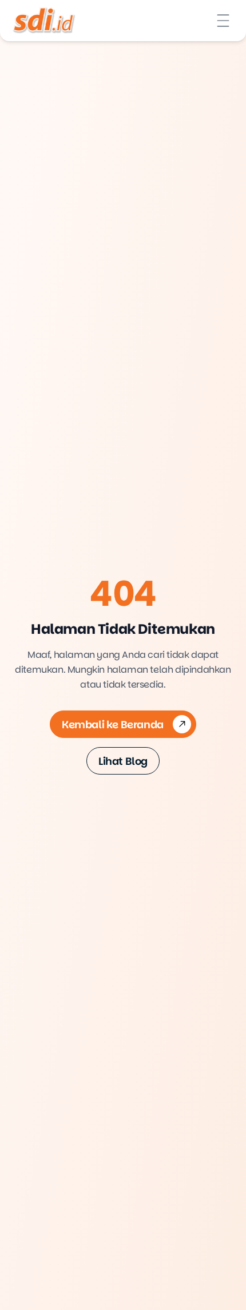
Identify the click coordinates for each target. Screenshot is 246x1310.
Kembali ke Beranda (113, 724)
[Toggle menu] (223, 20)
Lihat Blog (123, 761)
